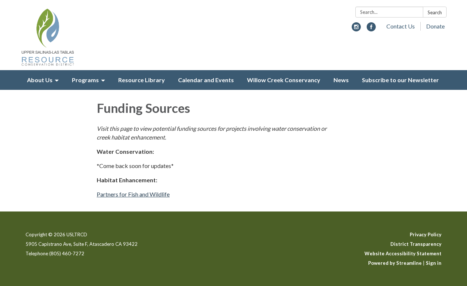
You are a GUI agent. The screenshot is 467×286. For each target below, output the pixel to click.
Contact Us (400, 26)
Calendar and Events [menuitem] (206, 79)
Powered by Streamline (395, 263)
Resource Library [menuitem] (141, 79)
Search (435, 12)
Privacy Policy (425, 234)
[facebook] (371, 29)
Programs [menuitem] (85, 79)
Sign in (433, 263)
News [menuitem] (341, 79)
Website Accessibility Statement (402, 253)
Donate (435, 26)
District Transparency (415, 244)
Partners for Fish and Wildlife (133, 194)
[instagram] (356, 29)
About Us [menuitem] (40, 79)
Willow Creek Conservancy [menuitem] (283, 79)
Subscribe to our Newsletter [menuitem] (400, 79)
